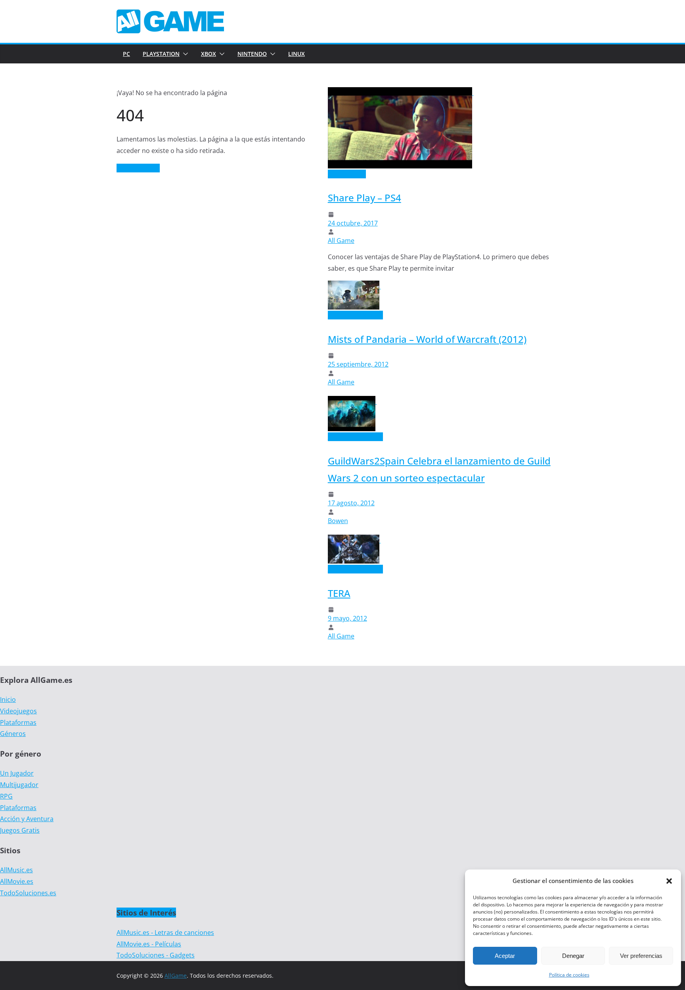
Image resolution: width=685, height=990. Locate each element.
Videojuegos (18, 711)
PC (126, 53)
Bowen (338, 520)
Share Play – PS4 (364, 197)
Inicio (8, 699)
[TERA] (354, 540)
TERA (339, 593)
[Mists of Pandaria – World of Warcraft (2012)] (354, 286)
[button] (669, 881)
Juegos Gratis (20, 830)
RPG (6, 796)
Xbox (208, 53)
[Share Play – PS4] (401, 92)
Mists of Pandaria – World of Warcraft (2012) (427, 339)
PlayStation (161, 53)
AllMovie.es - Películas (149, 944)
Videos (373, 315)
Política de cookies (569, 974)
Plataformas (18, 722)
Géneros (13, 733)
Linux (296, 53)
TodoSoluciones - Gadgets (156, 955)
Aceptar (505, 955)
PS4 (360, 174)
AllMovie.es (16, 881)
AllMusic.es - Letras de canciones (165, 932)
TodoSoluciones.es (28, 893)
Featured (341, 174)
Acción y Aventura (27, 818)
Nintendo (252, 53)
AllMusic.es (16, 870)
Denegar (573, 955)
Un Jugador (17, 773)
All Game (341, 240)
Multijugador (19, 784)
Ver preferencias (641, 955)
